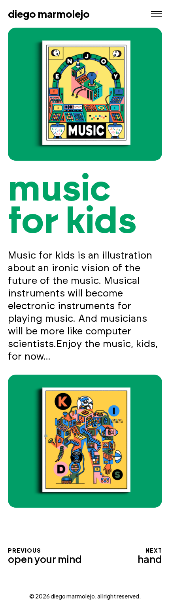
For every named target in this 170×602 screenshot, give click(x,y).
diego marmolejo (49, 14)
